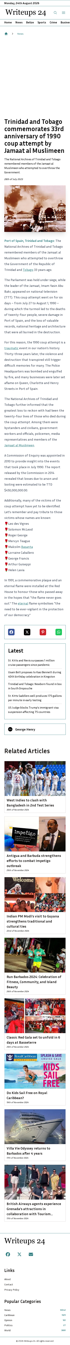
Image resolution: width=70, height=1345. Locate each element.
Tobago (28, 270)
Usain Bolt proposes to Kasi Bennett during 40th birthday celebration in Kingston (34, 674)
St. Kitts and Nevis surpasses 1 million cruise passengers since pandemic (31, 663)
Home (8, 22)
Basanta (27, 547)
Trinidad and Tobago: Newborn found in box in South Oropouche (35, 686)
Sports (42, 22)
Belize (30, 22)
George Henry (25, 729)
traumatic (11, 348)
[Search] (55, 13)
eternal (23, 603)
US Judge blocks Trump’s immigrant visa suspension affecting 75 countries (33, 710)
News (19, 22)
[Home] (6, 34)
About (7, 1279)
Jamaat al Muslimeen (19, 445)
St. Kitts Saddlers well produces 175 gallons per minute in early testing (35, 698)
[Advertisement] (35, 76)
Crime (53, 22)
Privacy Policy (11, 1289)
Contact (8, 1284)
